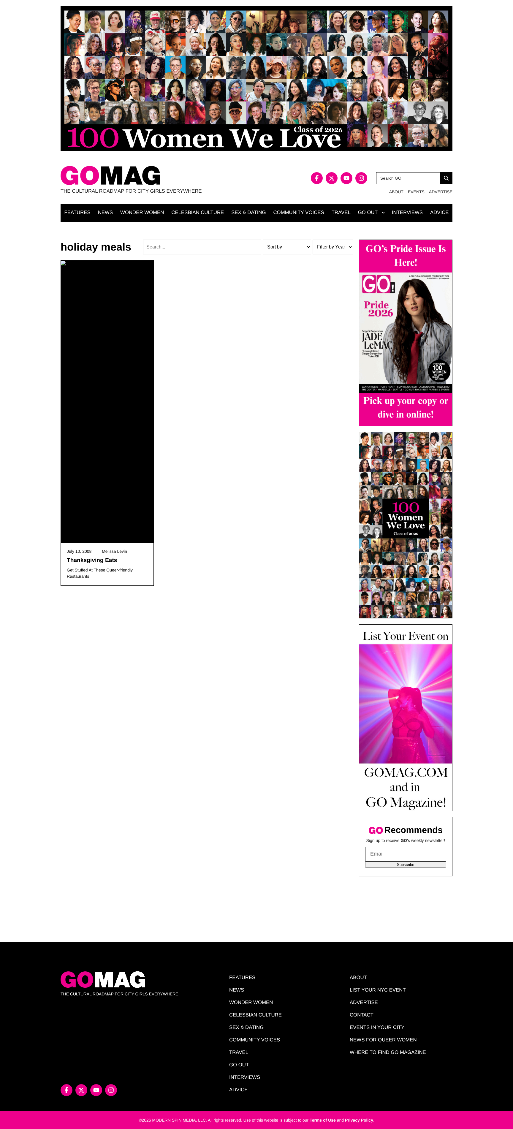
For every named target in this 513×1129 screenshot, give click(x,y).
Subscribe (405, 864)
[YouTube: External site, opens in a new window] (346, 178)
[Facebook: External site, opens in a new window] (317, 178)
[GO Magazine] (158, 175)
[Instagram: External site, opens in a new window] (361, 178)
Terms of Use (323, 1120)
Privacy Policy (359, 1120)
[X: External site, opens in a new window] (332, 178)
